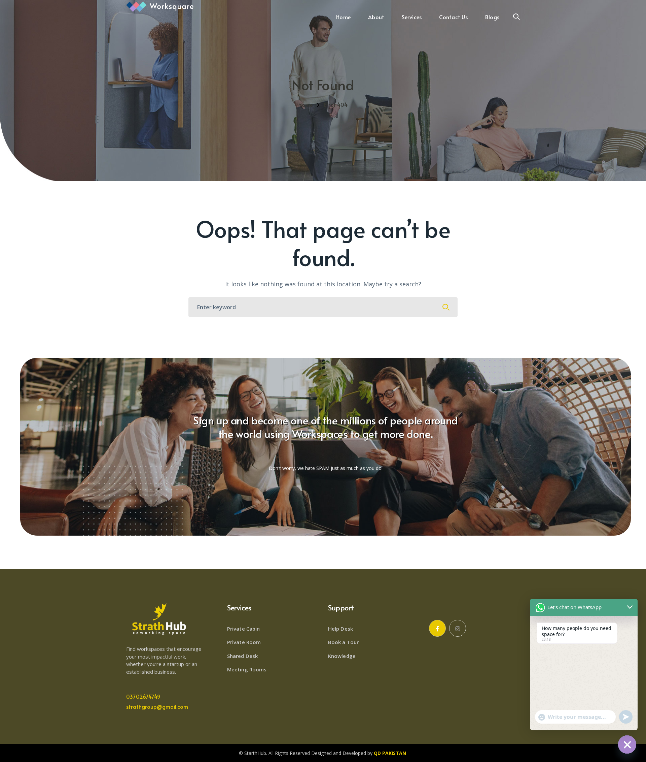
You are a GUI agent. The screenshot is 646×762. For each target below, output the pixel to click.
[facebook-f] (437, 628)
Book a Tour (343, 642)
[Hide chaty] (627, 744)
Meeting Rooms (246, 669)
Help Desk (340, 628)
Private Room (244, 642)
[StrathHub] (159, 6)
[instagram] (457, 628)
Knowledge (342, 656)
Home (305, 104)
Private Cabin (243, 628)
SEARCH (446, 307)
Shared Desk (242, 656)
